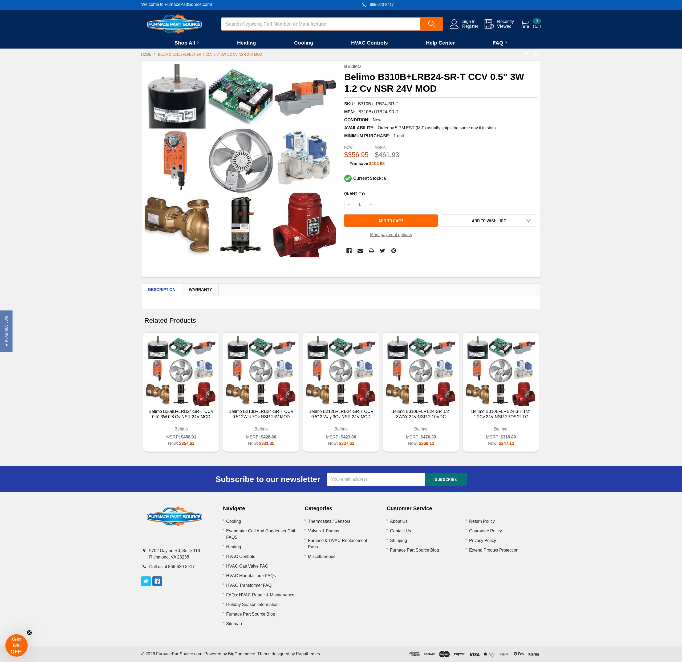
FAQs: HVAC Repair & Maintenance (260, 595)
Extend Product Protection (493, 550)
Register (470, 26)
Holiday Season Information (252, 604)
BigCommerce (241, 654)
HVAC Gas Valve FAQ (247, 566)
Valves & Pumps (323, 531)
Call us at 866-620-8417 (172, 566)
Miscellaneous (321, 556)
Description (162, 289)
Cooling (303, 43)
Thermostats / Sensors (329, 521)
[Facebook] (536, 53)
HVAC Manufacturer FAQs (251, 575)
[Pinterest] (394, 251)
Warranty (200, 289)
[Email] (360, 251)
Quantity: (354, 193)
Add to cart (391, 220)
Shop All (184, 43)
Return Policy (482, 521)
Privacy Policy (482, 540)
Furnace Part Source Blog (250, 614)
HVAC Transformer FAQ (248, 585)
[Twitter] (526, 53)
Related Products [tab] (170, 320)
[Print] (371, 251)
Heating (246, 43)
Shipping (398, 540)
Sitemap (234, 623)
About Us (399, 521)
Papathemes (308, 654)
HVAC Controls (369, 43)
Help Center (440, 43)
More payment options (391, 234)
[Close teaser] (29, 632)
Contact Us (400, 531)
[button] (6, 331)
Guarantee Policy (485, 531)
